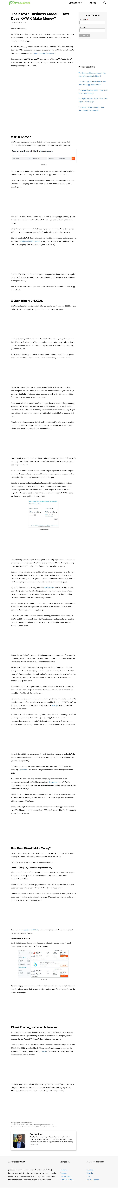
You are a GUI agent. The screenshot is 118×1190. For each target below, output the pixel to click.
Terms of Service (66, 1180)
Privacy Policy (65, 1176)
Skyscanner (53, 782)
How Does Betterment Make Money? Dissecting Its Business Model (34, 1127)
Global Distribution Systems (29, 241)
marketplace (49, 588)
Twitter (89, 1176)
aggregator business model (44, 53)
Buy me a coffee (92, 1180)
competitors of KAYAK (29, 930)
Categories (74, 2)
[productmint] (20, 2)
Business (63, 1170)
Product (63, 1173)
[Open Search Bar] (104, 2)
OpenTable (23, 770)
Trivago (55, 705)
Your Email (83, 19)
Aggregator (16, 1122)
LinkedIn (89, 1173)
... (31, 1146)
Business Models (26, 1122)
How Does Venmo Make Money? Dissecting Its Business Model (33, 1125)
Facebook (90, 1170)
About (93, 2)
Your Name (83, 27)
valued (43, 1051)
